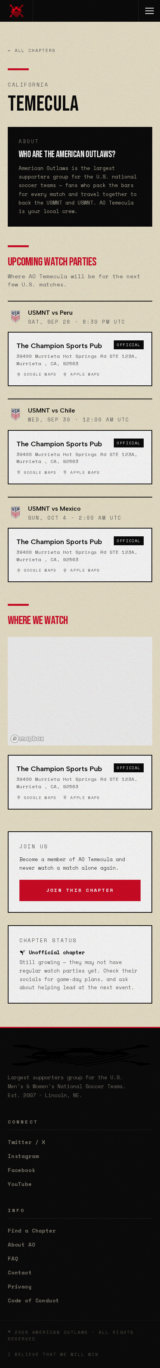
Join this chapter (80, 890)
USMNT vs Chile (51, 410)
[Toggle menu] (149, 11)
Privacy (20, 1286)
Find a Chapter (32, 1230)
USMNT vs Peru (50, 312)
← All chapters (32, 50)
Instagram (23, 1156)
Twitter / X (26, 1142)
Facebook (21, 1170)
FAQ (13, 1258)
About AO (21, 1244)
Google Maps (38, 374)
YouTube (20, 1184)
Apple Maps (84, 374)
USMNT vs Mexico (54, 508)
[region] (80, 691)
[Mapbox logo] (27, 738)
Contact (20, 1272)
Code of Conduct (33, 1300)
